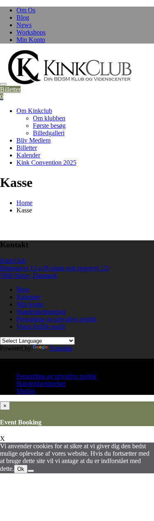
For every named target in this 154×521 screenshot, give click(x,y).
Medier (25, 390)
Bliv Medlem (33, 140)
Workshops (31, 32)
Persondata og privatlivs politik (56, 319)
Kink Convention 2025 (46, 162)
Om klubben (49, 118)
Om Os (25, 10)
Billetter (10, 89)
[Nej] (31, 471)
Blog (22, 17)
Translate (61, 348)
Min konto (30, 304)
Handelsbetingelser (41, 311)
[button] (69, 67)
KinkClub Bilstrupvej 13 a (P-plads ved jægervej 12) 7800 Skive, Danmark (54, 268)
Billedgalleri (48, 132)
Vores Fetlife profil (40, 326)
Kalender (28, 155)
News (24, 24)
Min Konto (30, 39)
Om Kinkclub (34, 110)
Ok (20, 469)
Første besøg (49, 125)
